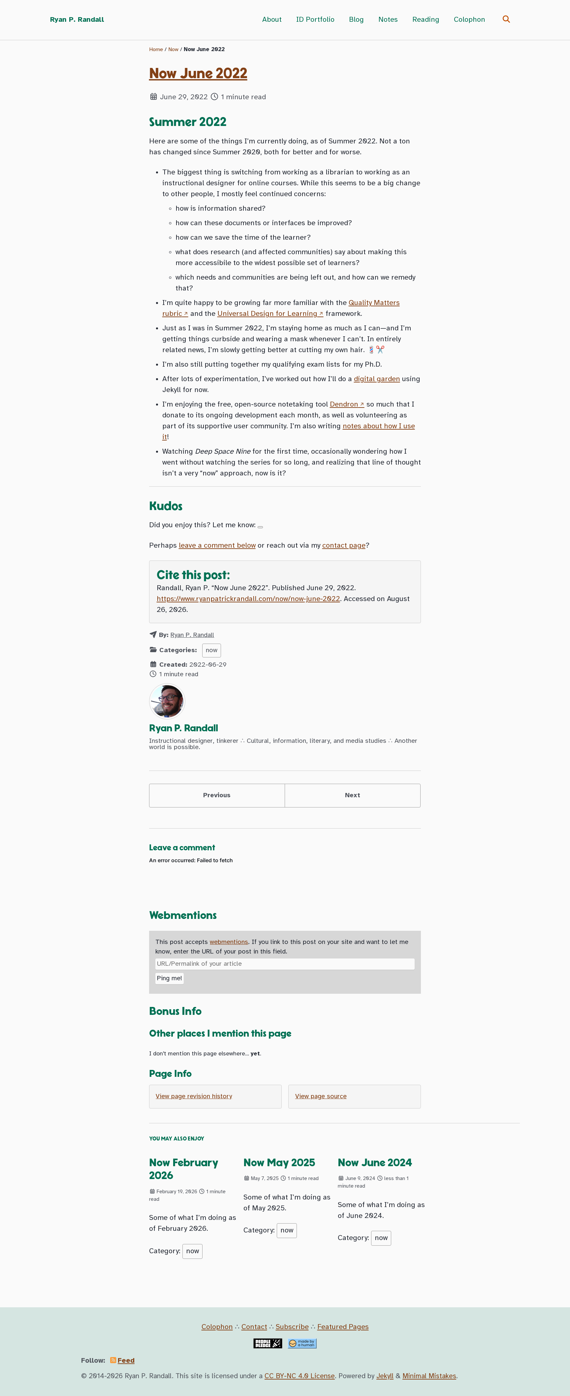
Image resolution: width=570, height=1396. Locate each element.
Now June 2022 (198, 74)
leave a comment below (217, 546)
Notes (388, 20)
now (211, 650)
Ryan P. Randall (77, 20)
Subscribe (292, 1327)
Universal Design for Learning (267, 314)
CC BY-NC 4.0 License (300, 1376)
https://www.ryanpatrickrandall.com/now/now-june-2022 (248, 599)
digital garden (377, 379)
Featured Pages (343, 1327)
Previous (217, 795)
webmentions (229, 942)
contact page (343, 546)
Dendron (344, 405)
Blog (356, 20)
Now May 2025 (279, 1163)
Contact (254, 1327)
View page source (321, 1096)
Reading (425, 20)
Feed (126, 1360)
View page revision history (194, 1096)
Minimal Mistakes (429, 1376)
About (272, 20)
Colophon (469, 20)
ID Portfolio (315, 20)
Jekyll (385, 1376)
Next (352, 795)
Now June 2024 (375, 1163)
